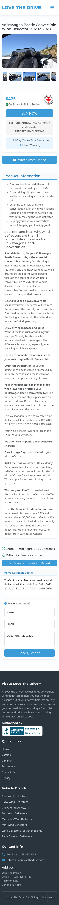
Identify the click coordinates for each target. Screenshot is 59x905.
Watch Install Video (31, 160)
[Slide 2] (15, 76)
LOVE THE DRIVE (21, 7)
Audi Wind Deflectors (14, 796)
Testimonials (9, 766)
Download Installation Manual (31, 563)
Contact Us (8, 772)
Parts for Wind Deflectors (17, 836)
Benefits (7, 760)
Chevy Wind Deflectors (15, 807)
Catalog (6, 755)
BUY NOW (29, 113)
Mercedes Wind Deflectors (18, 819)
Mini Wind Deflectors (14, 825)
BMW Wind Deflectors (15, 802)
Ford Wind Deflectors (14, 813)
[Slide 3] (29, 76)
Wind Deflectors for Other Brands (22, 830)
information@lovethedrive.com (25, 860)
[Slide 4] (43, 76)
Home (5, 749)
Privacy (6, 778)
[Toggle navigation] (52, 7)
